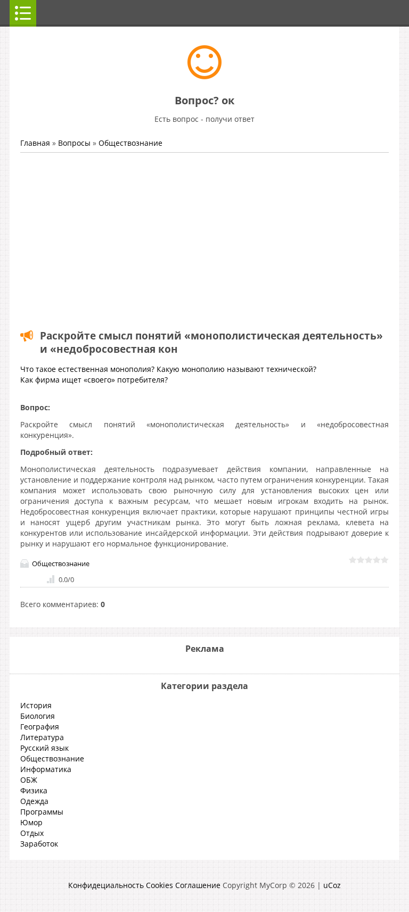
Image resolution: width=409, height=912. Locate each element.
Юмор (31, 822)
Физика (33, 790)
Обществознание (130, 143)
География (39, 727)
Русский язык (44, 748)
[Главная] (204, 76)
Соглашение (197, 885)
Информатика (45, 769)
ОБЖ (28, 780)
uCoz (332, 885)
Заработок (39, 844)
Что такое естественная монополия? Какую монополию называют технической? (168, 369)
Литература (42, 737)
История (36, 705)
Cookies (159, 885)
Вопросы (74, 143)
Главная (35, 143)
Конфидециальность (106, 885)
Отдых (32, 833)
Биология (37, 716)
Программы (41, 812)
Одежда (34, 801)
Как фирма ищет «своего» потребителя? (94, 380)
